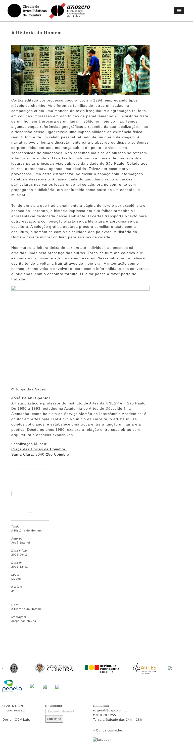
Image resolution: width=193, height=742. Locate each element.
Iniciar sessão (14, 710)
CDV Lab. (22, 719)
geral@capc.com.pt (112, 710)
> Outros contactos (108, 730)
